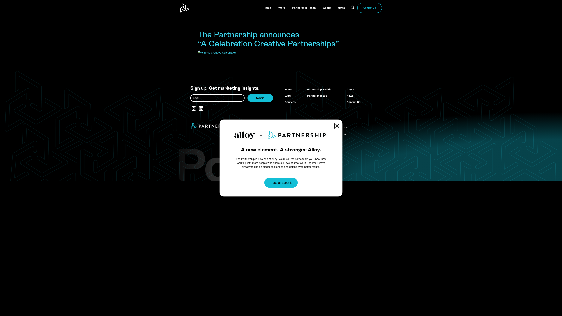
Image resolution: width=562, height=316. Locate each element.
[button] (337, 126)
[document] (281, 158)
